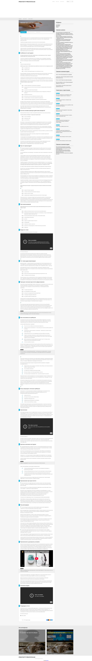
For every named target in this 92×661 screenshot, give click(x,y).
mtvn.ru (47, 660)
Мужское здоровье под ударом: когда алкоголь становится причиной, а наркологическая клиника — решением (64, 37)
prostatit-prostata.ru (27, 1)
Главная (53, 1)
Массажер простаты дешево (66, 74)
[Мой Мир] (51, 620)
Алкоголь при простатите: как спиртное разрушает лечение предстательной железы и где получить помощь (64, 60)
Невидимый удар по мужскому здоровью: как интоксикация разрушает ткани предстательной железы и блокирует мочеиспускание (64, 65)
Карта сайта (62, 1)
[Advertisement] (46, 10)
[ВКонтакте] (47, 620)
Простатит (57, 1)
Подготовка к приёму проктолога (62, 126)
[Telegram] (52, 620)
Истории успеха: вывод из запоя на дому (63, 136)
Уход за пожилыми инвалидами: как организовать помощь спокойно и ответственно (62, 121)
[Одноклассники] (49, 620)
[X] (48, 620)
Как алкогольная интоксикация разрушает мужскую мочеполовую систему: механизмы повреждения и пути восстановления (63, 54)
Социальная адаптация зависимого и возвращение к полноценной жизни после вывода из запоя (63, 131)
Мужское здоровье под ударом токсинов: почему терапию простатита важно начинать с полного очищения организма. (64, 57)
